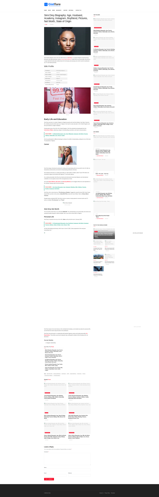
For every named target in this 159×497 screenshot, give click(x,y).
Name (45, 467)
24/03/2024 (97, 237)
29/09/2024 (70, 400)
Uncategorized (97, 27)
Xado (46, 24)
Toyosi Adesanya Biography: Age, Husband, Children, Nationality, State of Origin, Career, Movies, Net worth (103, 124)
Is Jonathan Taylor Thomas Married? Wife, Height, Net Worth (97, 249)
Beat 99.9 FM (49, 373)
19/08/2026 (96, 108)
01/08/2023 (107, 264)
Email (45, 473)
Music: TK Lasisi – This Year (102, 173)
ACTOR (46, 412)
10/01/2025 (106, 175)
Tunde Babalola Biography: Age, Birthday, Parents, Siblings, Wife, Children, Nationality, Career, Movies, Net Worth (54, 397)
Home (45, 10)
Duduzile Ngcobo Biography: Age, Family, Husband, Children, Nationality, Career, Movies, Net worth (104, 88)
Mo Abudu (58, 181)
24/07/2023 (96, 276)
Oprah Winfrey (52, 181)
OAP (68, 373)
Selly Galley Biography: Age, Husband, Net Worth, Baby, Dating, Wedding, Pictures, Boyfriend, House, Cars (78, 417)
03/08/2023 (107, 250)
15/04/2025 (106, 155)
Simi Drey (70, 57)
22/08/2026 (96, 53)
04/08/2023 (96, 251)
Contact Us (78, 10)
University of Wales (48, 130)
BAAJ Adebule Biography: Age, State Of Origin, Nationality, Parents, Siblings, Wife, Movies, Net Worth (54, 417)
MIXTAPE (65, 10)
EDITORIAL (71, 10)
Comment (46, 451)
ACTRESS (96, 46)
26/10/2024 (106, 218)
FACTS (96, 231)
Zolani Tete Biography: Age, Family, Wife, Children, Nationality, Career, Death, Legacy (54, 369)
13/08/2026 (96, 127)
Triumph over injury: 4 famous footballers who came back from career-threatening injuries (103, 235)
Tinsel (84, 373)
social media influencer (66, 59)
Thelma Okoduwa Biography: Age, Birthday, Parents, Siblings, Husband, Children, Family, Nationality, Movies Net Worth (78, 397)
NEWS (53, 10)
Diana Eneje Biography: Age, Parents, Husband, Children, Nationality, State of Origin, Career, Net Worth (53, 356)
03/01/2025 (106, 197)
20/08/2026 (96, 72)
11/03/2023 (51, 24)
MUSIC (49, 10)
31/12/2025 (46, 400)
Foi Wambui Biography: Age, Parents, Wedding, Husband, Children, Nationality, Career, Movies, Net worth (54, 361)
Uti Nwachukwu (57, 375)
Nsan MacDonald (100, 155)
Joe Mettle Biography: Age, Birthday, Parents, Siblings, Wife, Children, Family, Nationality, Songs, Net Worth (104, 195)
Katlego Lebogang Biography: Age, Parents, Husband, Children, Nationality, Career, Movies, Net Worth (104, 69)
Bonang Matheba (67, 181)
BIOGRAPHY (58, 10)
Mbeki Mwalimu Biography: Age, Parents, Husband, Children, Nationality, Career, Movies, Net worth (54, 351)
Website (70, 473)
